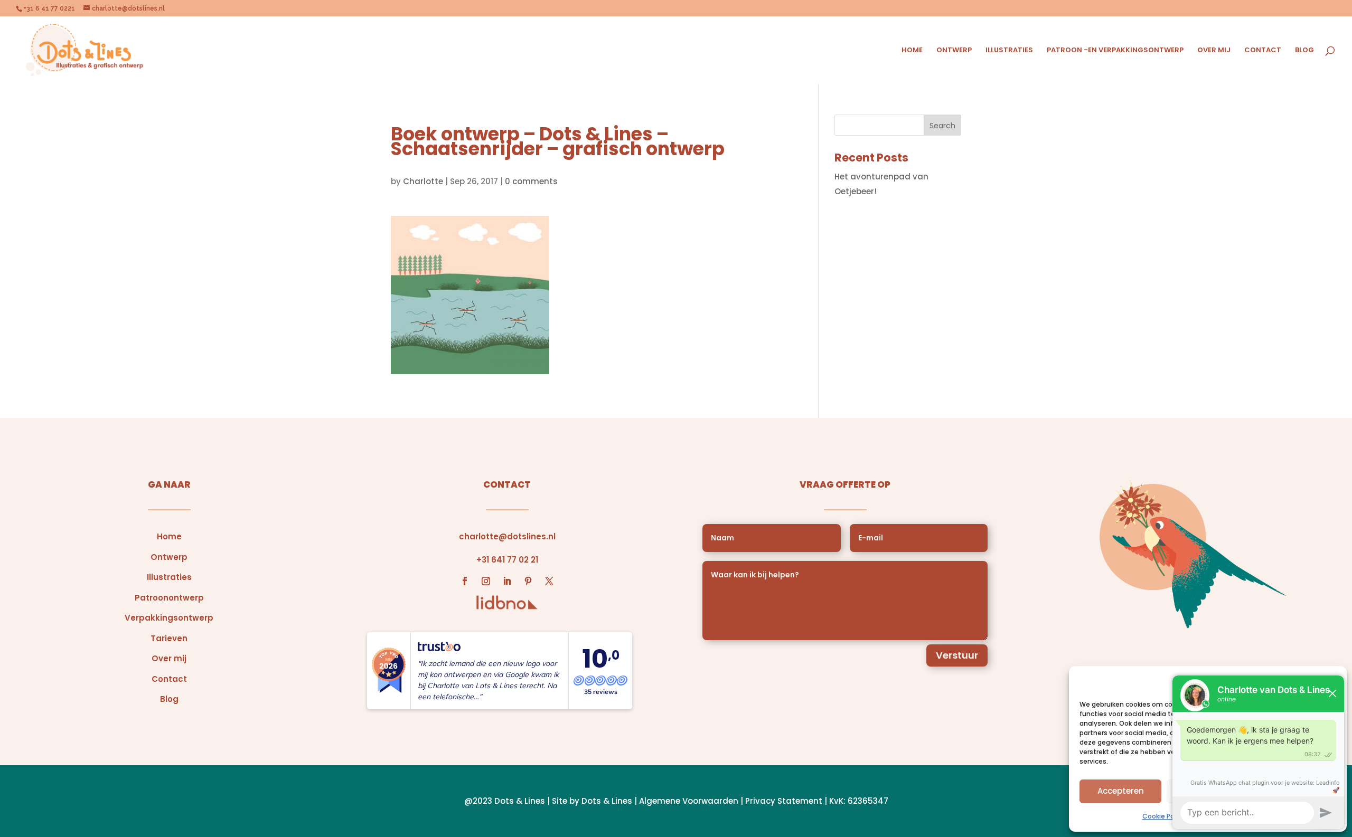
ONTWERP (954, 50)
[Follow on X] (549, 581)
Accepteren (1120, 790)
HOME (912, 50)
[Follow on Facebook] (464, 581)
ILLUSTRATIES (1009, 50)
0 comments (531, 181)
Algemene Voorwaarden (688, 800)
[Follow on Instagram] (485, 581)
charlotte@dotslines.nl (507, 536)
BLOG (1304, 50)
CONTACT (1262, 50)
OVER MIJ (1214, 50)
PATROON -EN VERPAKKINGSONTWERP (1115, 50)
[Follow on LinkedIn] (507, 581)
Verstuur (957, 655)
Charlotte (423, 181)
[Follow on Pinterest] (528, 581)
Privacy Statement (783, 800)
